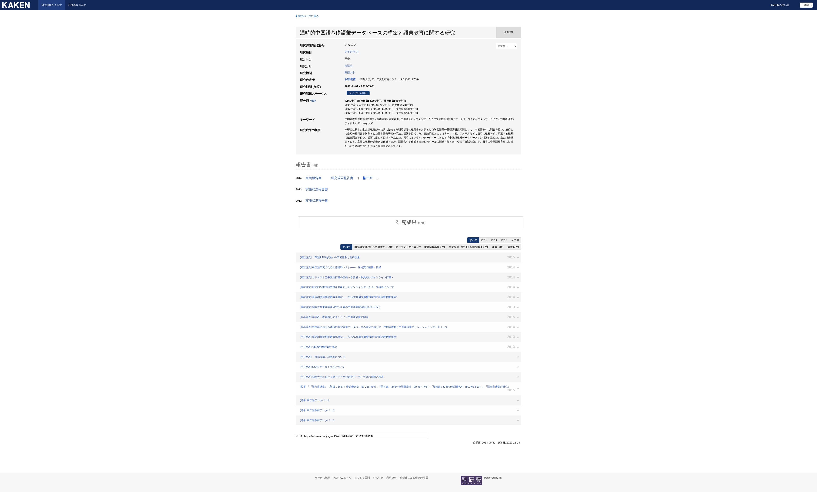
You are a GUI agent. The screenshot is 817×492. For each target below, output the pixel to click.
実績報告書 (313, 178)
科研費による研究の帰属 (414, 477)
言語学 (348, 65)
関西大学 (350, 72)
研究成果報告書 (342, 178)
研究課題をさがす (51, 5)
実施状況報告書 (317, 189)
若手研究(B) (351, 51)
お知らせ (378, 477)
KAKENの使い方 (779, 5)
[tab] (410, 222)
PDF (369, 178)
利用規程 (391, 477)
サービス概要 (322, 477)
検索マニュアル (342, 477)
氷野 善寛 (350, 79)
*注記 (313, 100)
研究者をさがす (77, 5)
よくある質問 (362, 477)
